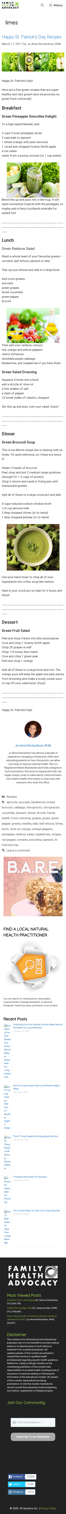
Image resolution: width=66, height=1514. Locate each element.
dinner (31, 813)
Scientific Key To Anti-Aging (21, 1300)
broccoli (7, 807)
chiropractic (34, 807)
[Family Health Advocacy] (10, 5)
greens (16, 823)
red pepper (9, 839)
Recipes (12, 796)
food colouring (21, 818)
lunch (5, 829)
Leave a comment (18, 850)
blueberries (38, 802)
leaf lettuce (46, 823)
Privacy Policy (48, 1508)
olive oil (15, 829)
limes (59, 823)
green (46, 818)
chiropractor (51, 807)
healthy (27, 823)
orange (26, 829)
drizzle (41, 813)
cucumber (8, 813)
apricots (12, 802)
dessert (21, 813)
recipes (56, 834)
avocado (24, 802)
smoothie (35, 839)
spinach (48, 839)
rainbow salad (24, 834)
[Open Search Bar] (42, 5)
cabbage (19, 807)
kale (35, 823)
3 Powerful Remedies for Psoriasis (30, 1177)
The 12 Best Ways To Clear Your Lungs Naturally (36, 1210)
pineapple (8, 834)
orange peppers (42, 829)
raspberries (42, 834)
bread (51, 802)
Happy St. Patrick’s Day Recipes (32, 37)
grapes (36, 818)
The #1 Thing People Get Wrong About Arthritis (35, 1136)
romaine (22, 839)
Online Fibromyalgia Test (19, 1308)
